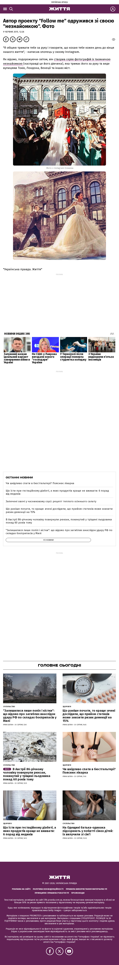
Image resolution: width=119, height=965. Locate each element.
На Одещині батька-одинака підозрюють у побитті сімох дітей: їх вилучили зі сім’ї (88, 831)
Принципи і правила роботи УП (52, 893)
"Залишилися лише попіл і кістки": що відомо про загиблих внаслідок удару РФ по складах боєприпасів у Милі (59, 532)
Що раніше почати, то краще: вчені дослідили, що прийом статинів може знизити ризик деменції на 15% (59, 510)
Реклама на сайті (21, 889)
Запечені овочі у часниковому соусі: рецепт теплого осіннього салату (51, 501)
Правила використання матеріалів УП (86, 889)
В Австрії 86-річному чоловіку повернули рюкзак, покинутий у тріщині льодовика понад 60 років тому (59, 521)
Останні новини (19, 477)
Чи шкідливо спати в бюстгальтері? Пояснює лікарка (40, 483)
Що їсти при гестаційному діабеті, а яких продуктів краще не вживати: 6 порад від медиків (57, 492)
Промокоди (77, 893)
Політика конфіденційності (48, 889)
